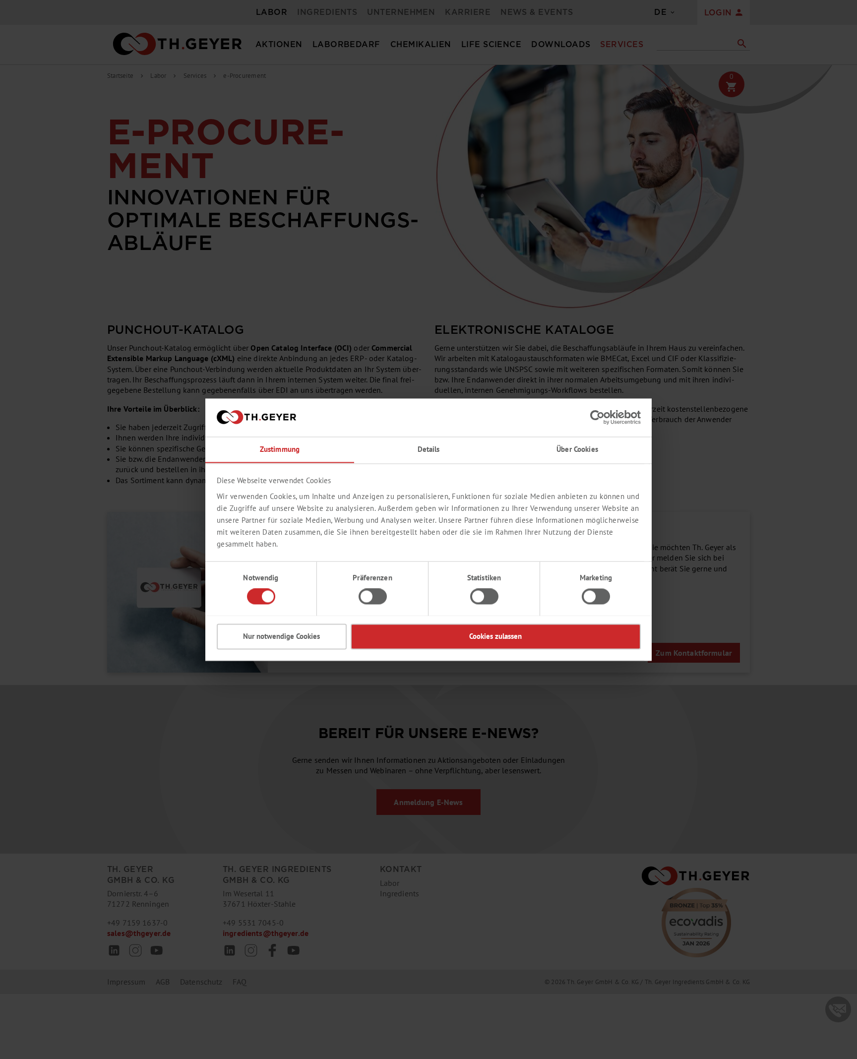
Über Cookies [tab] (577, 449)
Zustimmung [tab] (280, 449)
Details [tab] (429, 449)
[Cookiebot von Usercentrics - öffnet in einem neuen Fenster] (597, 417)
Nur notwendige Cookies (281, 636)
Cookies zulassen (495, 636)
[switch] (373, 596)
